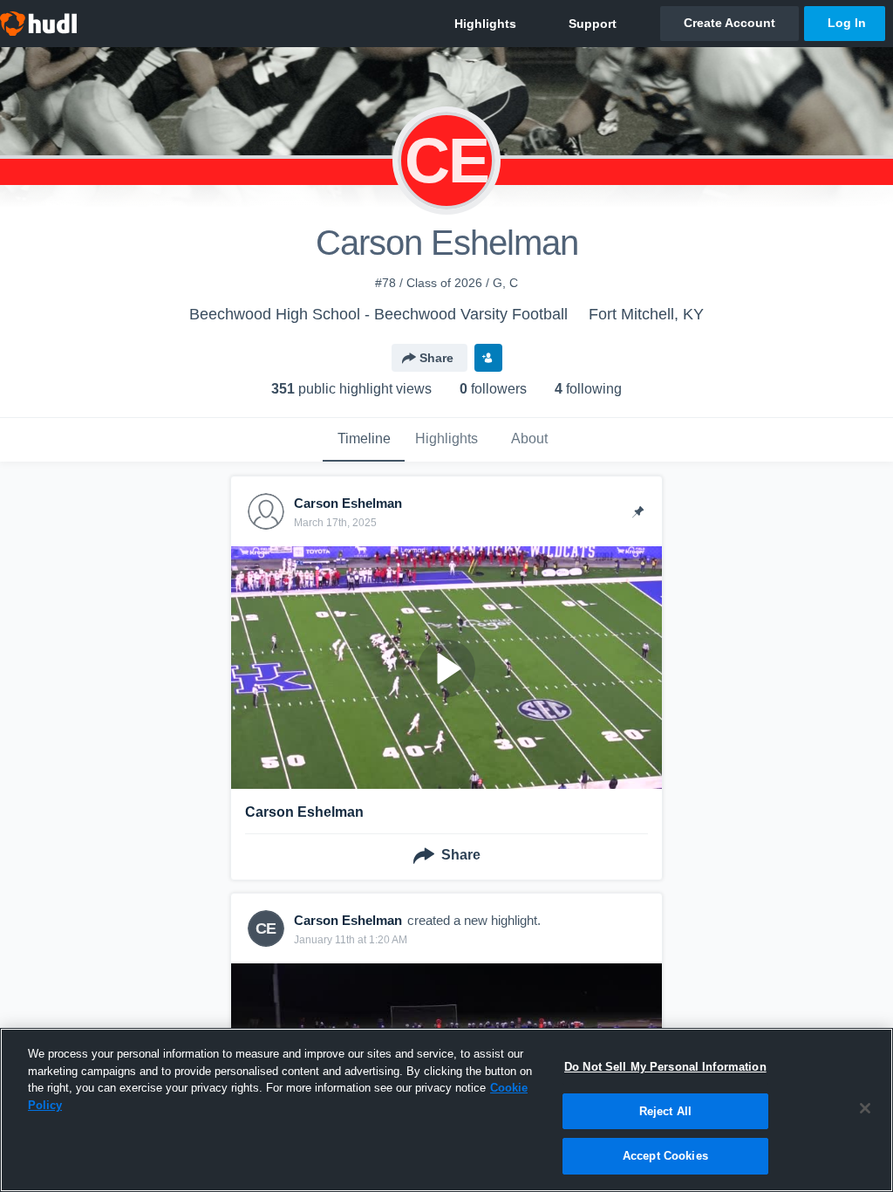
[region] (446, 1110)
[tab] (364, 440)
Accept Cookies (665, 1155)
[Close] (865, 1108)
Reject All (665, 1111)
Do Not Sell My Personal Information (665, 1066)
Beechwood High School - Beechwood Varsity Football (378, 314)
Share (436, 358)
